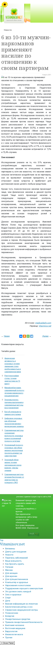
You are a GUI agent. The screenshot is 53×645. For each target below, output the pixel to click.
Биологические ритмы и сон (18, 607)
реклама (19, 497)
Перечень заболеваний (16, 558)
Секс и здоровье (13, 594)
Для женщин (11, 573)
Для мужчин (11, 576)
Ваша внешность (13, 561)
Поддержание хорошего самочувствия (24, 588)
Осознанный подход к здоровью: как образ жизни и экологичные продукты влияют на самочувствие (14, 450)
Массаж (9, 570)
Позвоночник (11, 613)
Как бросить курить (14, 564)
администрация (30, 497)
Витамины (10, 548)
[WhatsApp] (28, 336)
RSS (49, 497)
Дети (7, 601)
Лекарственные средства (17, 619)
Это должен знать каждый (18, 591)
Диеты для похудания (15, 551)
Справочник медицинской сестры (21, 610)
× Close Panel (7, 643)
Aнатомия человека (14, 625)
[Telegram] (31, 336)
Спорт (8, 597)
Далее (45, 336)
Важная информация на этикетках (21, 604)
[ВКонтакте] (20, 336)
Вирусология (11, 631)
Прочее (8, 637)
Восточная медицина (15, 628)
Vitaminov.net (12, 544)
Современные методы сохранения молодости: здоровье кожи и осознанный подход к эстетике (14, 435)
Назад (7, 336)
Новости (8, 30)
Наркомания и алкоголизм (18, 585)
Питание (9, 567)
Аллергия (9, 616)
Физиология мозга (14, 634)
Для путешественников (16, 579)
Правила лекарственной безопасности (23, 622)
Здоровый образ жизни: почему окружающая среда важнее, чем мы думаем (13, 465)
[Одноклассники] (24, 336)
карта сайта (42, 497)
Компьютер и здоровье (16, 582)
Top (1, 540)
